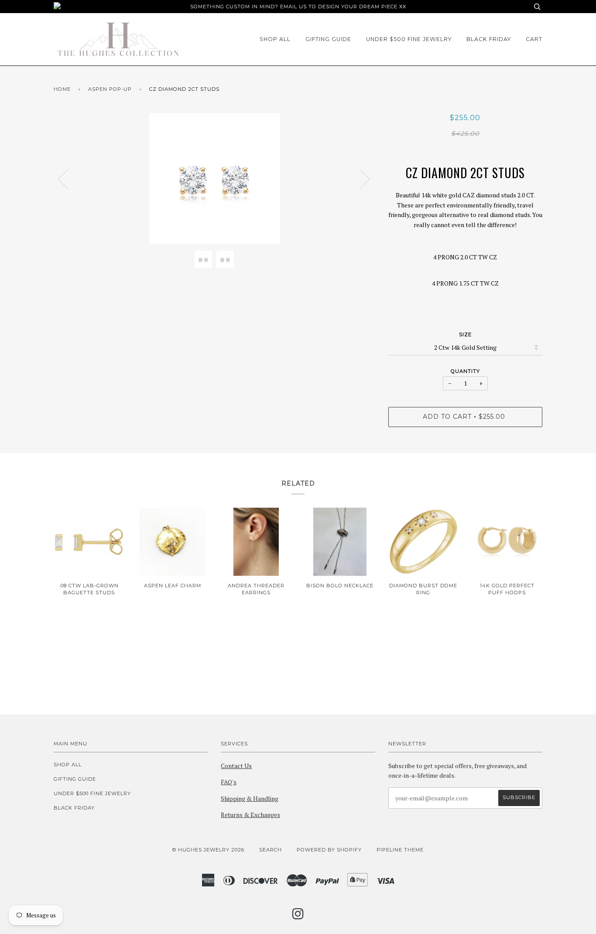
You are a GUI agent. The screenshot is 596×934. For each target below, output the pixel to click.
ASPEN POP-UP (110, 89)
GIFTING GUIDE (328, 39)
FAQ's (228, 782)
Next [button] (359, 178)
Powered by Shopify (329, 850)
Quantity (465, 371)
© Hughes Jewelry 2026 (208, 850)
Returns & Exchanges (250, 814)
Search (270, 850)
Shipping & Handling (249, 798)
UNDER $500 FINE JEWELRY (409, 39)
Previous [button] (68, 178)
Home (62, 89)
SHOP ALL (275, 39)
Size (465, 334)
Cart (534, 39)
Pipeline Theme (400, 850)
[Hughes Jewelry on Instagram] (298, 916)
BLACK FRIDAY (488, 39)
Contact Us (236, 766)
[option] (214, 178)
